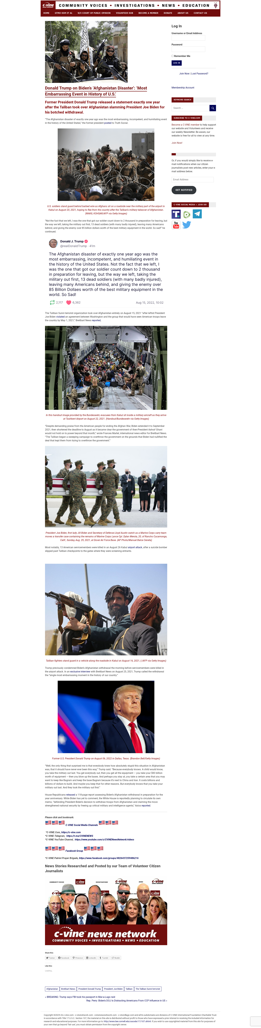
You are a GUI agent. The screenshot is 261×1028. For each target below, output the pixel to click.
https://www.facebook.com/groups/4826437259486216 (109, 858)
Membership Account (183, 87)
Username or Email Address (187, 33)
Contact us (200, 13)
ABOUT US (183, 13)
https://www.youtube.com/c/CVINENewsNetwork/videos (104, 839)
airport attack (135, 547)
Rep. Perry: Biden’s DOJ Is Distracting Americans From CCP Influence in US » (126, 1000)
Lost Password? (199, 73)
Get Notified (184, 190)
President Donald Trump (89, 989)
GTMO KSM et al (63, 13)
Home (46, 13)
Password (177, 44)
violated (60, 316)
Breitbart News (68, 989)
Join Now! (177, 142)
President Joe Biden (113, 989)
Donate (168, 13)
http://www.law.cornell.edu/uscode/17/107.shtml (127, 1021)
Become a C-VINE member (185, 124)
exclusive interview (80, 671)
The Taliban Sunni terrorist (148, 989)
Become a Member (148, 13)
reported (96, 320)
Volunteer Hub (124, 13)
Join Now (184, 73)
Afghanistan (52, 989)
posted (107, 123)
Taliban (129, 989)
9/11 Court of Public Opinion (94, 13)
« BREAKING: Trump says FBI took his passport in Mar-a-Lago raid (80, 997)
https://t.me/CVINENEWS (79, 836)
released (70, 794)
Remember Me (182, 56)
